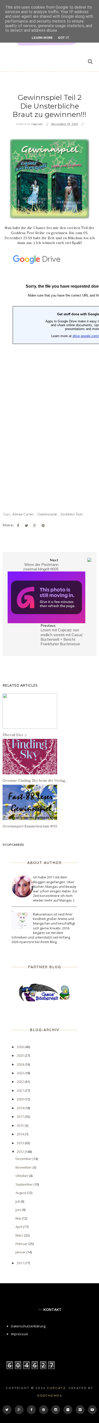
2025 (21, 1055)
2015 (21, 1125)
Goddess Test (71, 514)
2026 (21, 1047)
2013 (21, 1143)
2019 (21, 1108)
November (23, 1167)
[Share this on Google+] (34, 525)
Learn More (42, 38)
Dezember (23, 1158)
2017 (21, 1116)
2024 (21, 1064)
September (24, 1184)
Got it (63, 38)
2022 (21, 1081)
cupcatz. (57, 1388)
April (19, 1226)
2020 (21, 1099)
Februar (21, 1243)
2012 (21, 1151)
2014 (21, 1134)
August (21, 1192)
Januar (20, 1252)
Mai (18, 1218)
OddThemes (49, 1395)
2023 (21, 1073)
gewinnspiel (47, 514)
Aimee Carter (23, 514)
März (19, 1235)
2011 (21, 1263)
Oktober (22, 1175)
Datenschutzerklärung (28, 1326)
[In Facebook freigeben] (18, 525)
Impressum (19, 1334)
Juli (18, 1201)
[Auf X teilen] (26, 525)
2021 (21, 1090)
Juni (18, 1209)
